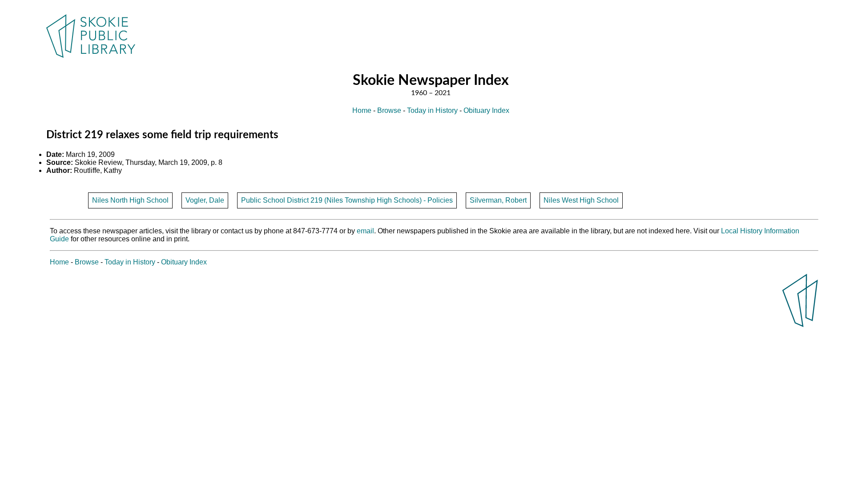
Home (361, 110)
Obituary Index (486, 110)
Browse (389, 110)
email (365, 231)
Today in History (432, 110)
